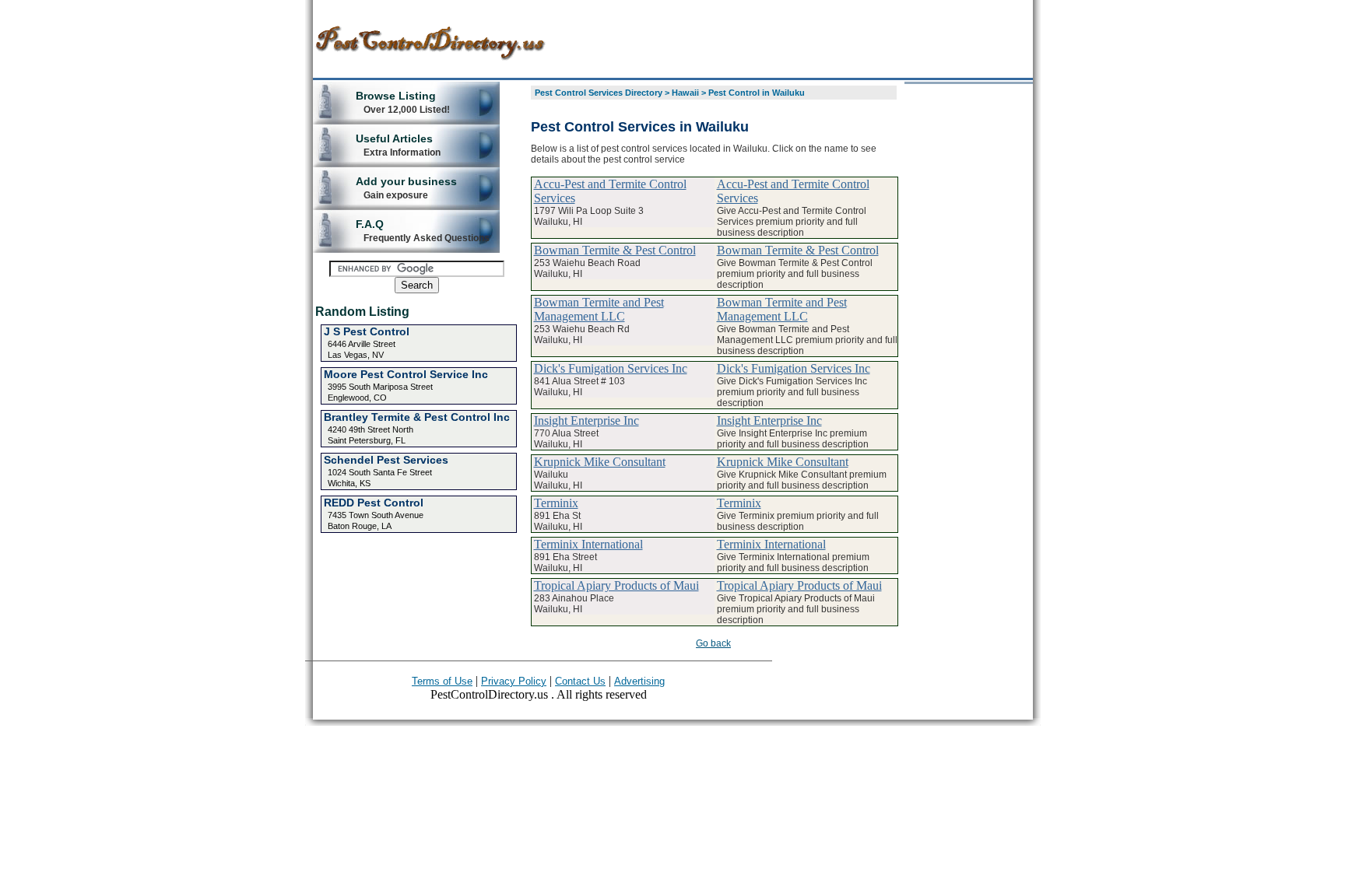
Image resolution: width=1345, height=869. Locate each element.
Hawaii (685, 92)
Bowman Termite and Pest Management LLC (599, 309)
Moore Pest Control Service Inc (406, 374)
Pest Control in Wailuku (756, 92)
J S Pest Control (366, 331)
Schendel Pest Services (386, 460)
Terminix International (588, 544)
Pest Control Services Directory (598, 92)
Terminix (556, 503)
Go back (713, 643)
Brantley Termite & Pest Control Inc (417, 417)
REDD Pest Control (373, 502)
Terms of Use (442, 681)
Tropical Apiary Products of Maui (616, 585)
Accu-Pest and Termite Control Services (610, 191)
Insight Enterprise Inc (586, 420)
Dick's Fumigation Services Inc (610, 368)
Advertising (639, 681)
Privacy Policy (513, 681)
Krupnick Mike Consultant (599, 461)
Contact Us (580, 681)
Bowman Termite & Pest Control (615, 250)
